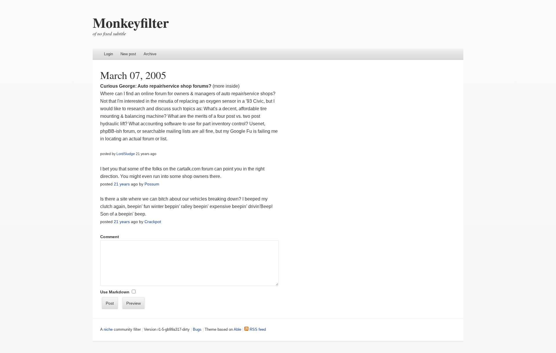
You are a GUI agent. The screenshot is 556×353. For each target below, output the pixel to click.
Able (237, 329)
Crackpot (153, 221)
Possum (152, 184)
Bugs (197, 329)
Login (108, 54)
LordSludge (125, 154)
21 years (122, 184)
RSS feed (257, 329)
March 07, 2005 (133, 75)
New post (128, 54)
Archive (150, 54)
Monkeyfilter (131, 22)
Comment (109, 236)
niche (108, 329)
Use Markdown (114, 292)
